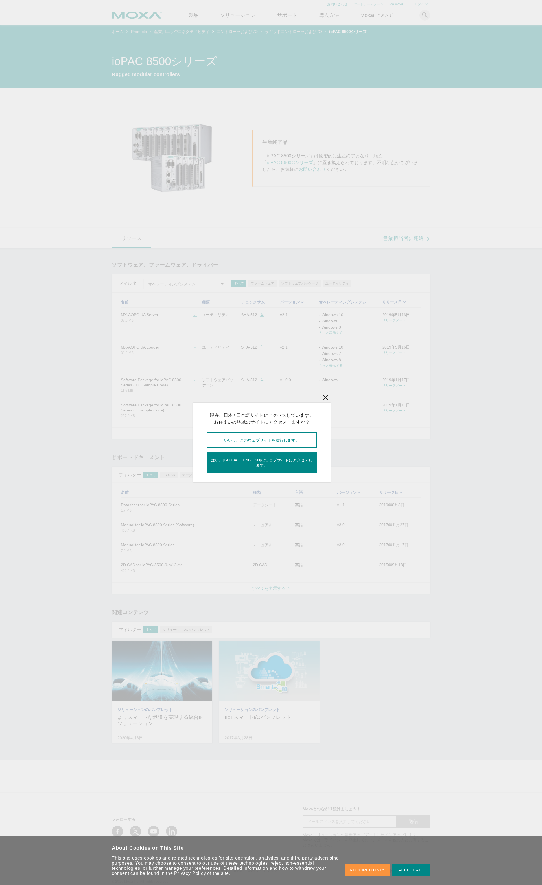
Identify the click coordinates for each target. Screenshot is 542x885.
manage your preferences (192, 868)
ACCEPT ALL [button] (411, 870)
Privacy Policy (190, 873)
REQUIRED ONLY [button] (367, 870)
